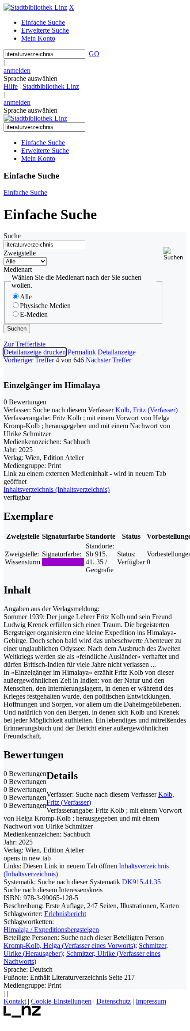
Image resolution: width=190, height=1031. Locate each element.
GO (94, 53)
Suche (12, 236)
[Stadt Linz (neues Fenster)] (22, 1015)
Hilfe (11, 86)
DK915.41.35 (141, 882)
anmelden (17, 70)
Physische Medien (45, 305)
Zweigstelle (20, 253)
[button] (174, 254)
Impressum (151, 1001)
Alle (26, 297)
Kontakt (15, 1001)
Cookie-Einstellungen (61, 1001)
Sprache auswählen (30, 78)
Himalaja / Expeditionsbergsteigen (51, 929)
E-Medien (34, 314)
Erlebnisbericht (65, 913)
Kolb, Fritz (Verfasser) (146, 410)
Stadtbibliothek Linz (51, 86)
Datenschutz (113, 1001)
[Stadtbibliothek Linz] (35, 7)
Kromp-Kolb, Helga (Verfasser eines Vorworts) (69, 945)
